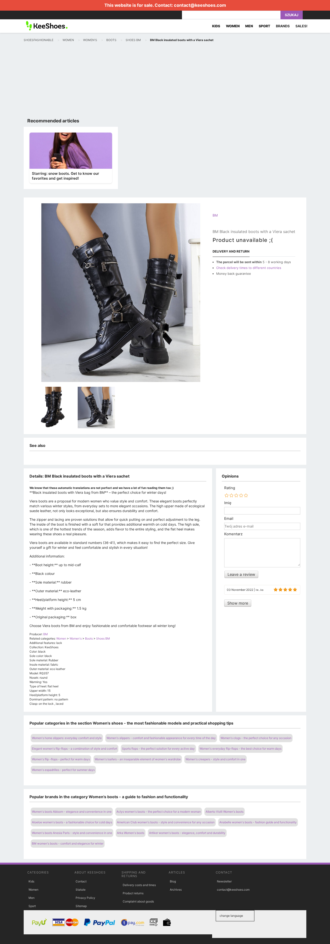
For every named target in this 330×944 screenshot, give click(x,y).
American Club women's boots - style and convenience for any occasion (166, 822)
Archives (176, 889)
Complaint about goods (138, 901)
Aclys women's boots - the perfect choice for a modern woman (158, 811)
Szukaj (291, 15)
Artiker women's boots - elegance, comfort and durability (187, 833)
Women (33, 889)
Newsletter (224, 881)
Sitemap (81, 906)
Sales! (301, 26)
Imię (227, 503)
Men (32, 898)
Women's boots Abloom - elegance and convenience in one (72, 811)
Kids (31, 881)
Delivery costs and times (139, 885)
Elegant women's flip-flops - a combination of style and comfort (74, 748)
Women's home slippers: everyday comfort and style (67, 738)
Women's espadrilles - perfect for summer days (63, 770)
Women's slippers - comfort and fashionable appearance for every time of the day (161, 738)
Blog (173, 881)
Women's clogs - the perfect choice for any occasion (256, 738)
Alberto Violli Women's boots (225, 811)
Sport (32, 906)
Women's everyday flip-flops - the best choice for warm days (240, 748)
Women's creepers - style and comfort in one (215, 759)
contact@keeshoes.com (200, 5)
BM (215, 215)
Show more (237, 603)
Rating (229, 488)
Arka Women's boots (130, 833)
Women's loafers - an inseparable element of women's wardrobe (138, 759)
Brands (283, 26)
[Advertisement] (165, 81)
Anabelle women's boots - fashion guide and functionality (258, 822)
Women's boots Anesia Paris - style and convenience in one (72, 833)
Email (228, 518)
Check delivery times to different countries (248, 268)
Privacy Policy (85, 898)
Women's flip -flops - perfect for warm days (61, 759)
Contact (81, 881)
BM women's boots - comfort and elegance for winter (67, 843)
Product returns (133, 893)
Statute (81, 889)
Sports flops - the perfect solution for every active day (158, 748)
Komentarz (233, 534)
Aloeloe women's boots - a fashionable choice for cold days (72, 822)
